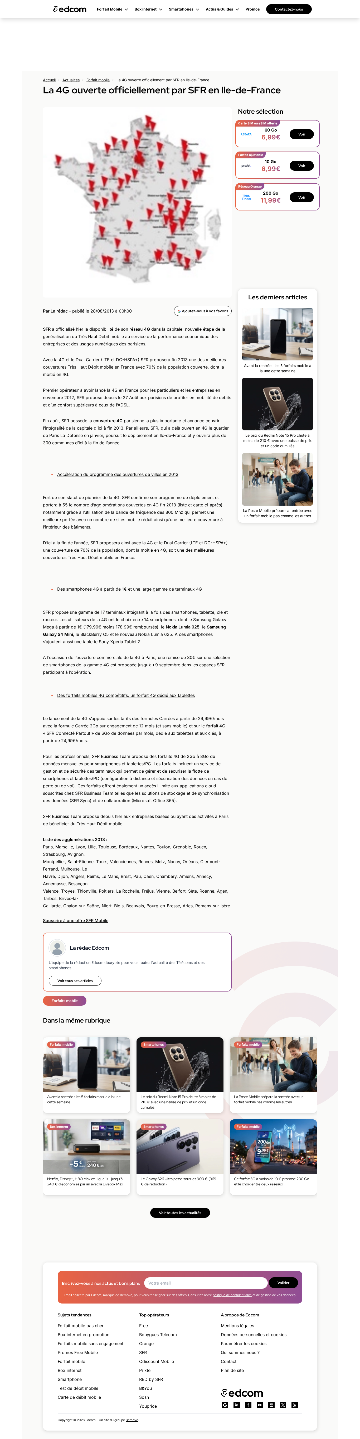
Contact (228, 1361)
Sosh (144, 1397)
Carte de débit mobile (79, 1397)
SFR (143, 1352)
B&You (145, 1388)
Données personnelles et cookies (253, 1334)
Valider (283, 1282)
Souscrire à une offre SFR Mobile (75, 920)
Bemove (132, 1420)
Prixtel (145, 1370)
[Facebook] (248, 1405)
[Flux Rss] (294, 1405)
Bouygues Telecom (158, 1334)
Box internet (69, 1370)
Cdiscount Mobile (156, 1361)
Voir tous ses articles (75, 980)
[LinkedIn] (236, 1405)
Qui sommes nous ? (240, 1352)
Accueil (49, 80)
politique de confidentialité (232, 1295)
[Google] (225, 1405)
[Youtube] (260, 1405)
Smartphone (70, 1379)
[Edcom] (69, 9)
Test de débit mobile (78, 1388)
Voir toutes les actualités (180, 1212)
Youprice (148, 1406)
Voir (301, 134)
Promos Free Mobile (78, 1352)
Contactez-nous (289, 9)
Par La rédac (55, 311)
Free (143, 1325)
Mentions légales (237, 1325)
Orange (146, 1343)
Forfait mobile (98, 80)
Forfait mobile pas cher (81, 1325)
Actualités (71, 80)
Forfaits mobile (65, 1000)
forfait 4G (215, 725)
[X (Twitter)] (283, 1405)
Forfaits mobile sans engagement (90, 1343)
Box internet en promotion (83, 1334)
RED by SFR (151, 1379)
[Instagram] (271, 1405)
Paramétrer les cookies (243, 1343)
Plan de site (232, 1370)
